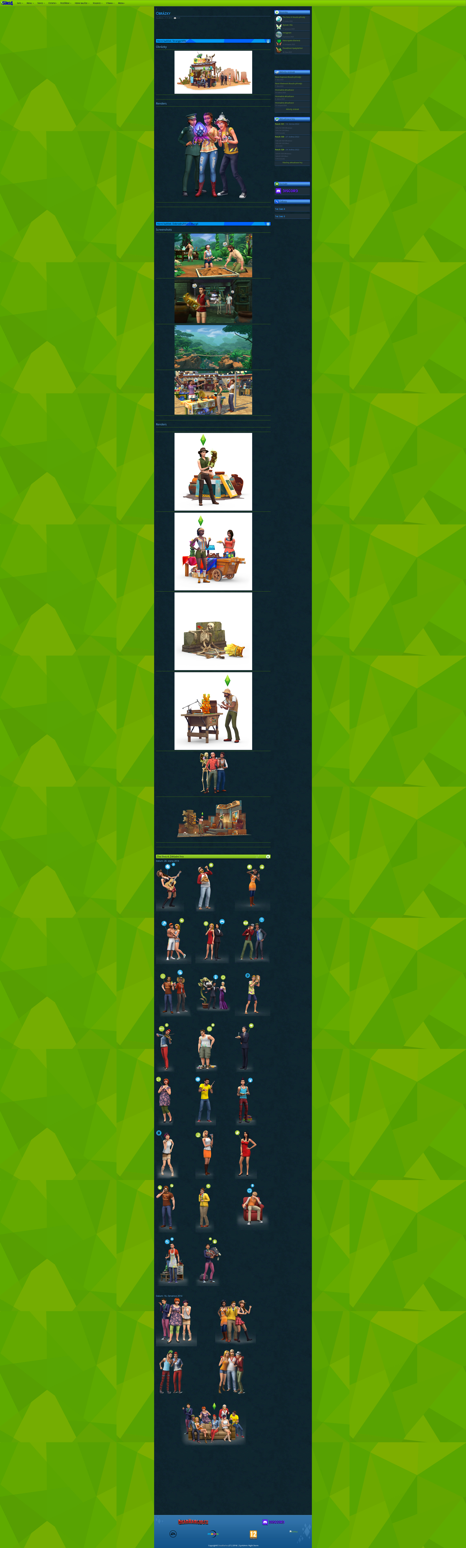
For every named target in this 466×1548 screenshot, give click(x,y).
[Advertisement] (207, 27)
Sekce (40, 3)
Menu (30, 3)
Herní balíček (81, 3)
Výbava (109, 3)
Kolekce (97, 3)
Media (121, 3)
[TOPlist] (294, 1531)
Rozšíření (65, 3)
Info (19, 3)
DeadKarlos (223, 1545)
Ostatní (52, 3)
